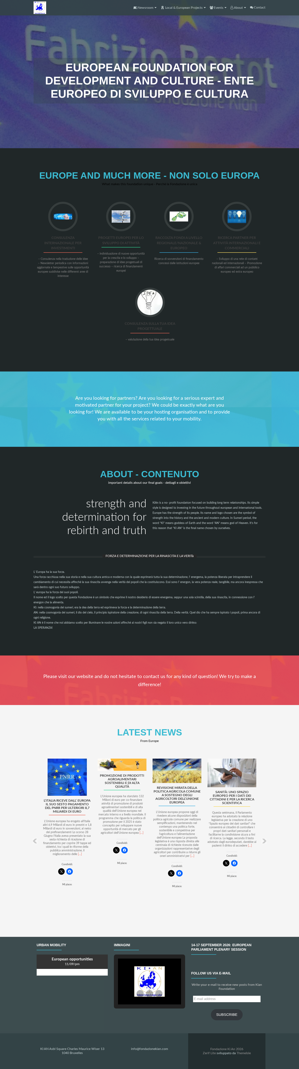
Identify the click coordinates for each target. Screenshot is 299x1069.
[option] (149, 838)
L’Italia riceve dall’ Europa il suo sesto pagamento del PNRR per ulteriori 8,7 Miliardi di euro (67, 806)
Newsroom (145, 7)
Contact (259, 7)
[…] (80, 854)
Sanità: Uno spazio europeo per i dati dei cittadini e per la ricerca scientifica (232, 797)
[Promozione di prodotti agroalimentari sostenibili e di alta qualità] (122, 765)
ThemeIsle (244, 1053)
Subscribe (226, 1015)
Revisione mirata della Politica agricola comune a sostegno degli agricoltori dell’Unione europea (177, 795)
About (238, 7)
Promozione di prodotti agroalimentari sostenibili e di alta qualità (122, 781)
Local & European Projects (184, 7)
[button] (35, 841)
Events (218, 7)
